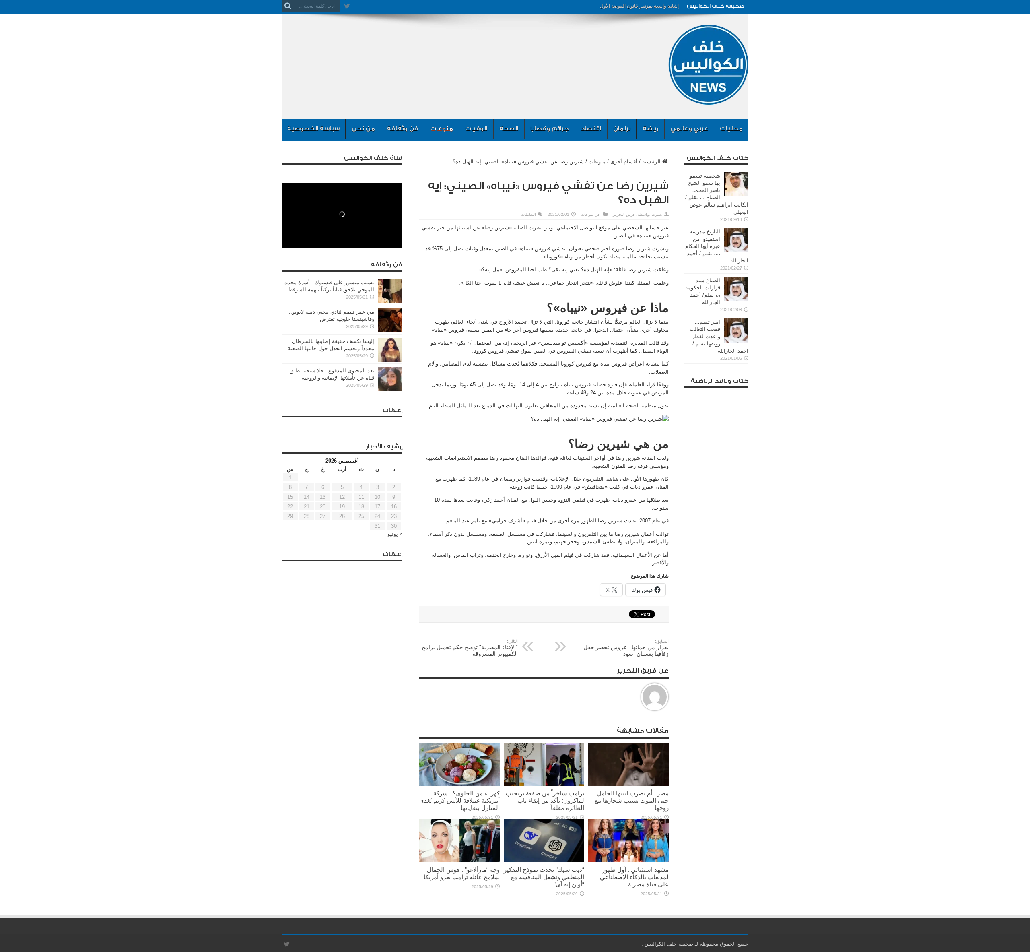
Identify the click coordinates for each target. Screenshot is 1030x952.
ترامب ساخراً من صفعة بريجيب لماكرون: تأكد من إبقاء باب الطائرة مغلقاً (545, 800)
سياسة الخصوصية (313, 128)
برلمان (621, 128)
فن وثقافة (402, 128)
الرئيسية (651, 162)
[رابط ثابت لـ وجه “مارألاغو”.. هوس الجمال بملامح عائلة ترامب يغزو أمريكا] (459, 860)
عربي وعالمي (689, 128)
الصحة (508, 128)
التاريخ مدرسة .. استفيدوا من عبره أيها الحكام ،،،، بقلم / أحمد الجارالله (716, 246)
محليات (731, 128)
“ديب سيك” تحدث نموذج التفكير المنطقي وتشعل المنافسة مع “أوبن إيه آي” (544, 877)
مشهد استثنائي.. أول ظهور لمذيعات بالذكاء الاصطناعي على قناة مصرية (634, 877)
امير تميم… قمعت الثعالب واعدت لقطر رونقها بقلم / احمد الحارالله (719, 336)
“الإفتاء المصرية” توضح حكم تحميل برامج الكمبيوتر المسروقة (470, 648)
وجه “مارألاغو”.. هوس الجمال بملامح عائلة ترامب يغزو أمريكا (462, 873)
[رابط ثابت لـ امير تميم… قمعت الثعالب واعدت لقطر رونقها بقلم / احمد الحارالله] (736, 341)
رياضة (650, 128)
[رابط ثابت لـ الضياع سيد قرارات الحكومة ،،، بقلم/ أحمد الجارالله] (736, 299)
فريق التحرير (624, 214)
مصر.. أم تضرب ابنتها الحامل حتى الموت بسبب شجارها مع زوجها (632, 800)
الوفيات (476, 128)
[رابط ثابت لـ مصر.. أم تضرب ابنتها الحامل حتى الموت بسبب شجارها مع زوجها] (628, 784)
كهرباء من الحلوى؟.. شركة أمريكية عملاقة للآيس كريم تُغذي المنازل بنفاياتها (459, 800)
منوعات (441, 128)
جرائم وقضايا (549, 128)
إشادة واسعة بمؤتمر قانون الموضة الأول (639, 6)
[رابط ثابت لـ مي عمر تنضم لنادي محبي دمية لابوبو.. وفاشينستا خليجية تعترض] (390, 331)
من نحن (363, 128)
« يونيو (394, 534)
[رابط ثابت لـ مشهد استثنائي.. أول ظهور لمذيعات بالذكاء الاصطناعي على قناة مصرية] (628, 860)
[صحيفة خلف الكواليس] (708, 98)
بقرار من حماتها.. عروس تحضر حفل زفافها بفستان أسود (626, 648)
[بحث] (288, 6)
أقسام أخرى (623, 162)
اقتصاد (591, 128)
